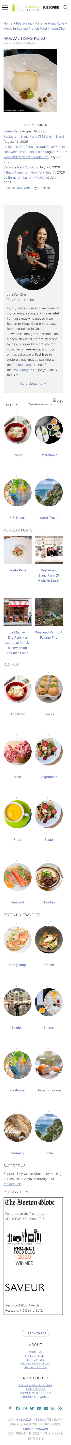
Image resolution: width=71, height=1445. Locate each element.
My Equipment (35, 1355)
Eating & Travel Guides (35, 1385)
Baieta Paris (12, 131)
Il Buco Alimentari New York (24, 172)
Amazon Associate (35, 1419)
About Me (36, 1352)
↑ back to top (35, 1333)
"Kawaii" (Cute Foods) (35, 1393)
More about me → (33, 383)
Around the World (35, 1396)
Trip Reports (35, 1389)
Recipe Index (22, 365)
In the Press (35, 1359)
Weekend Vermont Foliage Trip (26, 157)
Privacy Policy (35, 1367)
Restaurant (24, 23)
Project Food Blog (35, 1363)
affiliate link (12, 1184)
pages (26, 370)
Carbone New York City (21, 167)
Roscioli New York (17, 188)
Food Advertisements (39, 404)
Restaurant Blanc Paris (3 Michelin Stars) (34, 136)
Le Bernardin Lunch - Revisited (26, 177)
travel (17, 370)
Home (8, 23)
